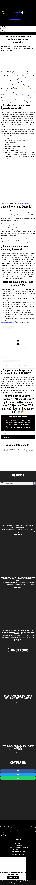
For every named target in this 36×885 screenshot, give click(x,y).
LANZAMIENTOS (6, 15)
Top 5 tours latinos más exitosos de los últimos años (18, 526)
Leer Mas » (18, 534)
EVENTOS (4, 13)
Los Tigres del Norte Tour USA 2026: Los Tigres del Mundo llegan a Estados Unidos (18, 579)
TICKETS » (18, 702)
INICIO (4, 11)
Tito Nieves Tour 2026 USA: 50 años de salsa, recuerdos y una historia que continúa (18, 632)
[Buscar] (34, 483)
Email (3, 430)
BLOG (3, 14)
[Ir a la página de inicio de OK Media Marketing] (18, 823)
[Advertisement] (18, 465)
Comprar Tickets (13, 877)
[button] (18, 771)
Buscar (2, 482)
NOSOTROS (5, 12)
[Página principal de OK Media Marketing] (18, 6)
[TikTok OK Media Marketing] (22, 13)
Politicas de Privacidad (9, 881)
